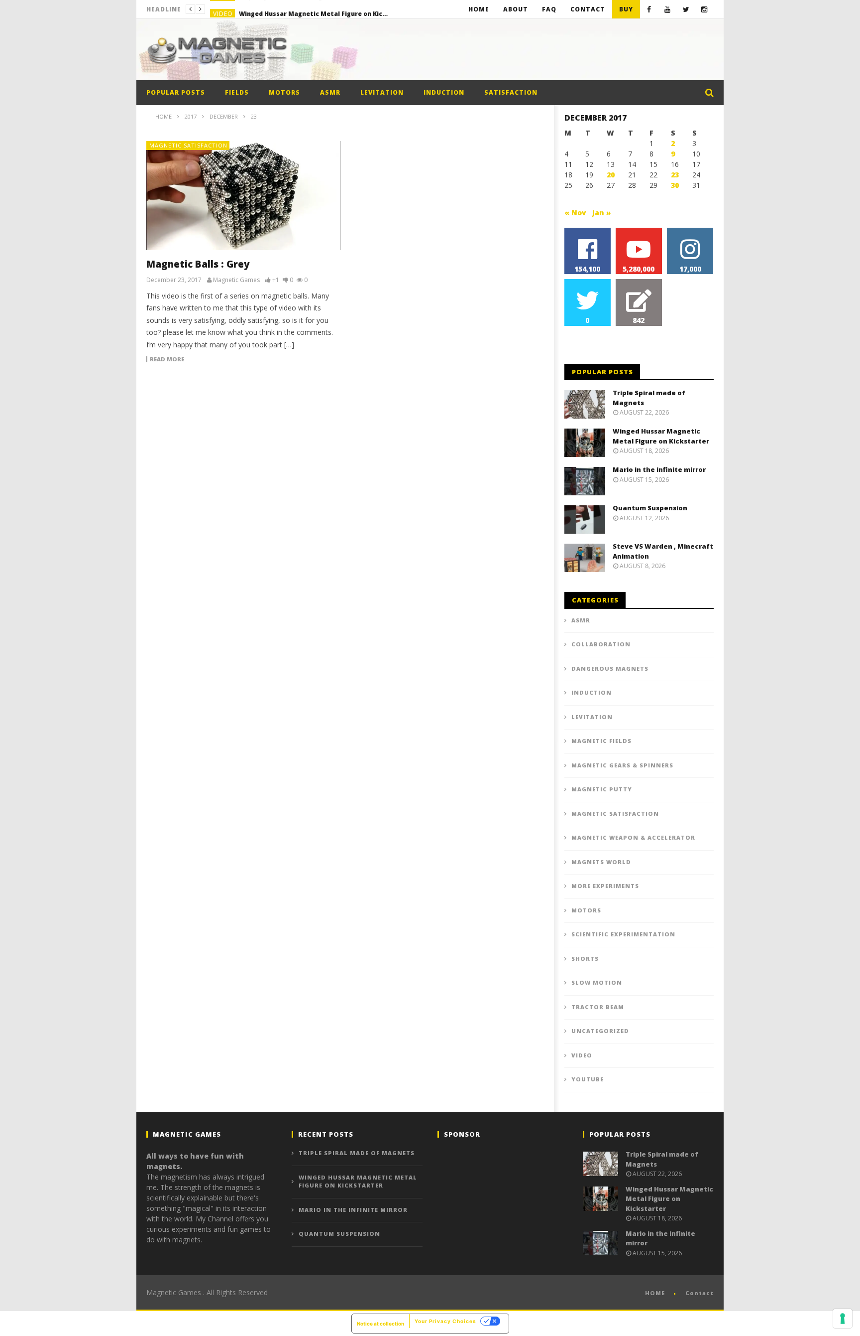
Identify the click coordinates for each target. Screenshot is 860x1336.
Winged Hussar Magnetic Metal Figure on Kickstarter (313, 9)
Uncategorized (600, 1031)
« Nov (575, 212)
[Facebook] (649, 9)
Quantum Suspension (650, 507)
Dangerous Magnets (609, 668)
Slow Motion (596, 982)
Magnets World (601, 862)
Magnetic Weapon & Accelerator (633, 837)
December (224, 116)
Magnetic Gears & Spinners (622, 765)
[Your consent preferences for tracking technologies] (842, 1318)
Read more (167, 359)
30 (675, 185)
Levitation (382, 92)
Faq (549, 9)
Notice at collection (380, 1324)
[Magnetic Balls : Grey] (243, 195)
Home (478, 9)
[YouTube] (667, 9)
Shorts (585, 958)
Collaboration (601, 644)
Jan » (601, 212)
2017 (191, 116)
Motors (284, 92)
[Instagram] (704, 9)
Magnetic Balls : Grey (198, 264)
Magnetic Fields (601, 740)
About (515, 9)
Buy (626, 9)
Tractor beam (597, 1007)
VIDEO (223, 9)
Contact (587, 9)
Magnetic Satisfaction (188, 145)
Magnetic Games (236, 280)
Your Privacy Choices (445, 1321)
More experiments (605, 886)
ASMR (330, 92)
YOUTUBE (587, 1079)
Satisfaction (511, 92)
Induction (444, 92)
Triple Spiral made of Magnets (357, 1153)
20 (611, 174)
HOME (655, 1293)
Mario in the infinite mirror (659, 469)
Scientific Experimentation (623, 934)
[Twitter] (686, 9)
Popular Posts (175, 92)
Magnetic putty (601, 789)
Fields (237, 92)
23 (675, 174)
